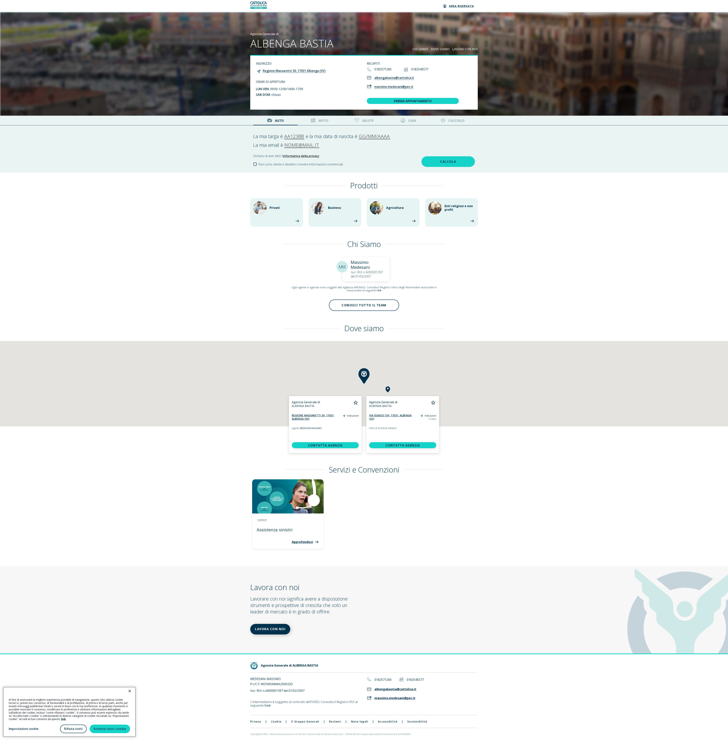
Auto (279, 121)
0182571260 (382, 69)
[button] (388, 389)
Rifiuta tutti (73, 729)
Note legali (359, 721)
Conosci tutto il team (364, 305)
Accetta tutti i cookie (110, 729)
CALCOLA (448, 162)
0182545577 (419, 69)
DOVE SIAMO (440, 49)
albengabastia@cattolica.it (394, 78)
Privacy (255, 721)
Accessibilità (387, 721)
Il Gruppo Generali (305, 721)
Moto (323, 121)
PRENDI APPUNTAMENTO (413, 101)
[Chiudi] (130, 691)
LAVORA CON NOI (465, 49)
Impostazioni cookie (23, 729)
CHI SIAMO (420, 49)
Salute (367, 121)
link (379, 290)
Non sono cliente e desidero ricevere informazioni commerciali (300, 164)
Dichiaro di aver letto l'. (286, 156)
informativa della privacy (301, 156)
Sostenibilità (417, 721)
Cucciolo (456, 121)
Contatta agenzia (325, 445)
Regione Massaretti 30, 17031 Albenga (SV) (294, 71)
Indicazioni (353, 415)
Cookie (276, 721)
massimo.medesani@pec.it (393, 87)
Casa (412, 121)
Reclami (335, 721)
